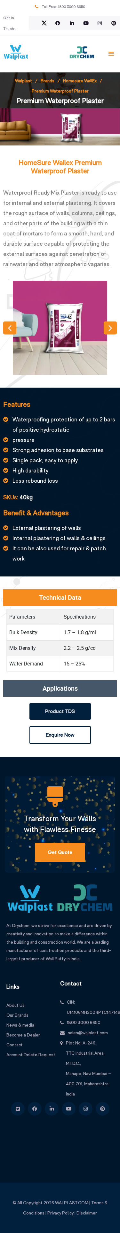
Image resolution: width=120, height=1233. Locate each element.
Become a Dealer (23, 1034)
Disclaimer (86, 1212)
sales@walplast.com (88, 1032)
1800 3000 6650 (71, 6)
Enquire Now (60, 735)
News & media (20, 1025)
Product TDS (60, 711)
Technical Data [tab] (60, 597)
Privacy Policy (60, 1212)
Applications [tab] (60, 688)
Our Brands (17, 1015)
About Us (15, 1005)
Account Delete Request (30, 1054)
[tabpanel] (60, 643)
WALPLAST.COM (71, 1202)
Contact (14, 1044)
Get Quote (60, 852)
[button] (9, 327)
